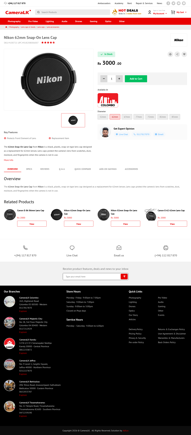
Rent (129, 3)
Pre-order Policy (136, 342)
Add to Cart (136, 78)
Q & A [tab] (62, 169)
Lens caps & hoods (28, 27)
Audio (64, 21)
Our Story (133, 315)
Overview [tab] (12, 169)
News (159, 3)
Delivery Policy (135, 329)
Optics (108, 21)
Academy (119, 3)
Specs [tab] (29, 169)
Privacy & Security (137, 338)
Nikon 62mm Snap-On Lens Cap (77, 212)
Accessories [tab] (131, 169)
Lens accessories (53, 27)
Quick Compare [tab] (83, 169)
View (32, 224)
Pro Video (33, 21)
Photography (14, 21)
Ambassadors (104, 3)
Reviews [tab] (44, 169)
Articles (132, 319)
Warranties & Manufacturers (171, 338)
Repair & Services (144, 3)
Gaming (93, 21)
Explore (23, 311)
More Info (8, 160)
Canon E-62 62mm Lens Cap (171, 210)
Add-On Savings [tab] (107, 169)
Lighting (50, 21)
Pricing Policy (135, 333)
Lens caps (41, 27)
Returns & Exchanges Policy (171, 329)
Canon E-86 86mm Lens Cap (30, 210)
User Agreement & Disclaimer (172, 333)
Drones (78, 21)
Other (122, 21)
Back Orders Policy (166, 342)
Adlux (125, 430)
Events (161, 315)
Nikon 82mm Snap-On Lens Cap (124, 212)
